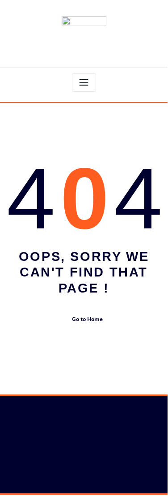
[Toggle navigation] (84, 82)
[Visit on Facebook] (11, 426)
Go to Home (87, 319)
